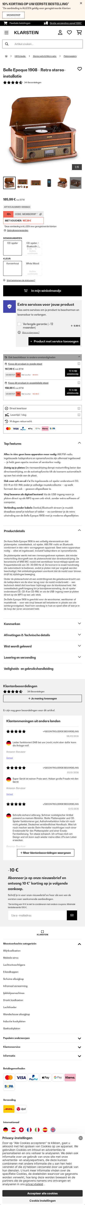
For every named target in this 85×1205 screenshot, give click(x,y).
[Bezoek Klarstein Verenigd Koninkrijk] (53, 1129)
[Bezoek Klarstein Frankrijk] (29, 1129)
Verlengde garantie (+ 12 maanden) (38, 325)
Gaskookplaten (11, 1028)
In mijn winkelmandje (46, 290)
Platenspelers (70, 56)
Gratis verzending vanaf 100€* (66, 23)
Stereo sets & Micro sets (45, 56)
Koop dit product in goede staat (25, 363)
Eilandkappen (10, 971)
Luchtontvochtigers (14, 964)
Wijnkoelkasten (12, 950)
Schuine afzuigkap (13, 978)
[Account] (60, 32)
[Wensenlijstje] (69, 32)
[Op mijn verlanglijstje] (79, 69)
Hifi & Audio (20, 56)
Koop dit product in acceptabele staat (28, 383)
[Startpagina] (10, 56)
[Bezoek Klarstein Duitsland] (5, 1129)
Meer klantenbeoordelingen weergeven (47, 852)
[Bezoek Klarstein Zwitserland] (21, 1129)
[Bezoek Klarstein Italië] (37, 1129)
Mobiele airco (10, 957)
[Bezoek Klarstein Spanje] (45, 1129)
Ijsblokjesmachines (13, 993)
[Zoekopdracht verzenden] (6, 44)
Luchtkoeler (10, 1007)
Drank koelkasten (13, 1000)
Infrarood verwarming (15, 985)
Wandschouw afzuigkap (16, 1014)
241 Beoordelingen (32, 82)
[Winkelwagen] (79, 32)
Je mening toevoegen (43, 698)
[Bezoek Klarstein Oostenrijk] (13, 1129)
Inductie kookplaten (14, 1021)
